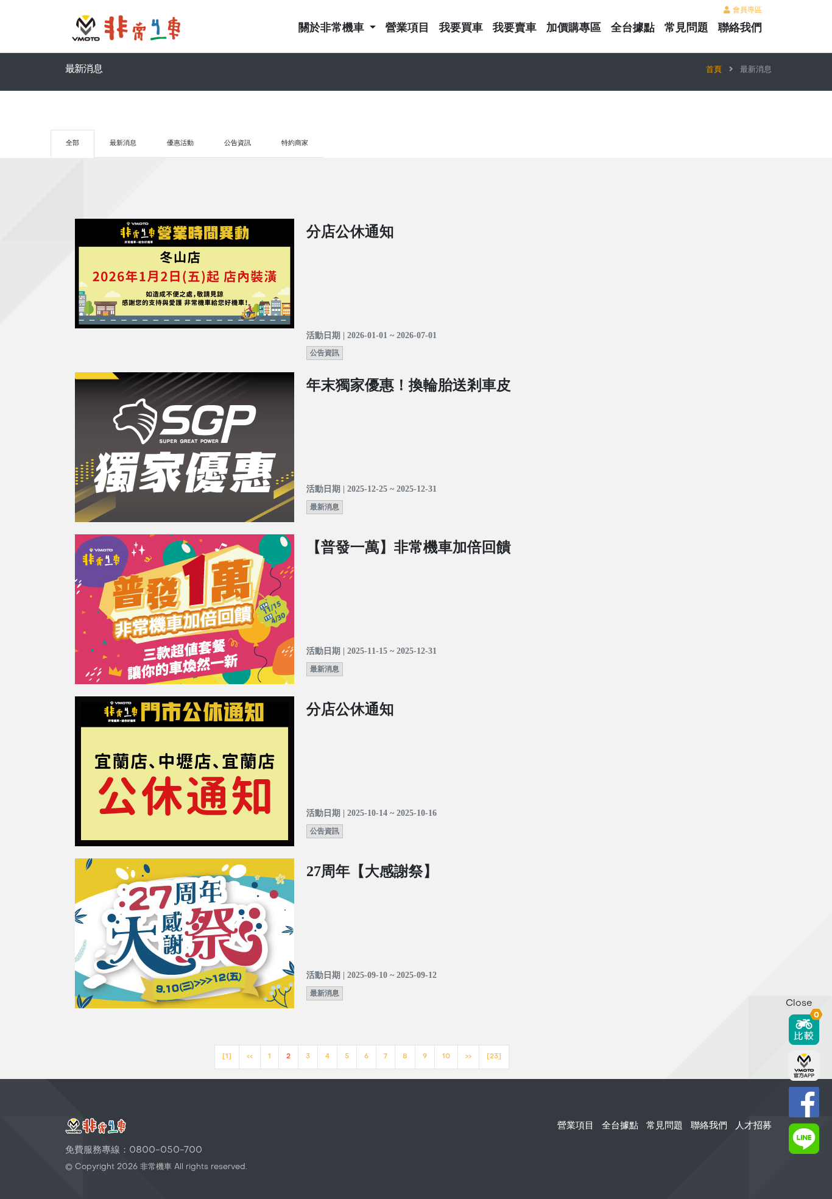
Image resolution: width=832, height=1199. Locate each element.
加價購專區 (573, 28)
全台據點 (633, 28)
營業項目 (407, 28)
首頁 (714, 70)
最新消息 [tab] (123, 143)
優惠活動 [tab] (180, 143)
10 (446, 1056)
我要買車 (461, 28)
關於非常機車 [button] (332, 28)
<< (250, 1056)
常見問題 (686, 28)
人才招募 (753, 1126)
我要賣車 (515, 28)
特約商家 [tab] (294, 143)
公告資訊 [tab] (237, 143)
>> (468, 1056)
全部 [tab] (72, 143)
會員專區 (746, 10)
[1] (226, 1056)
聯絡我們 (740, 28)
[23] (494, 1056)
